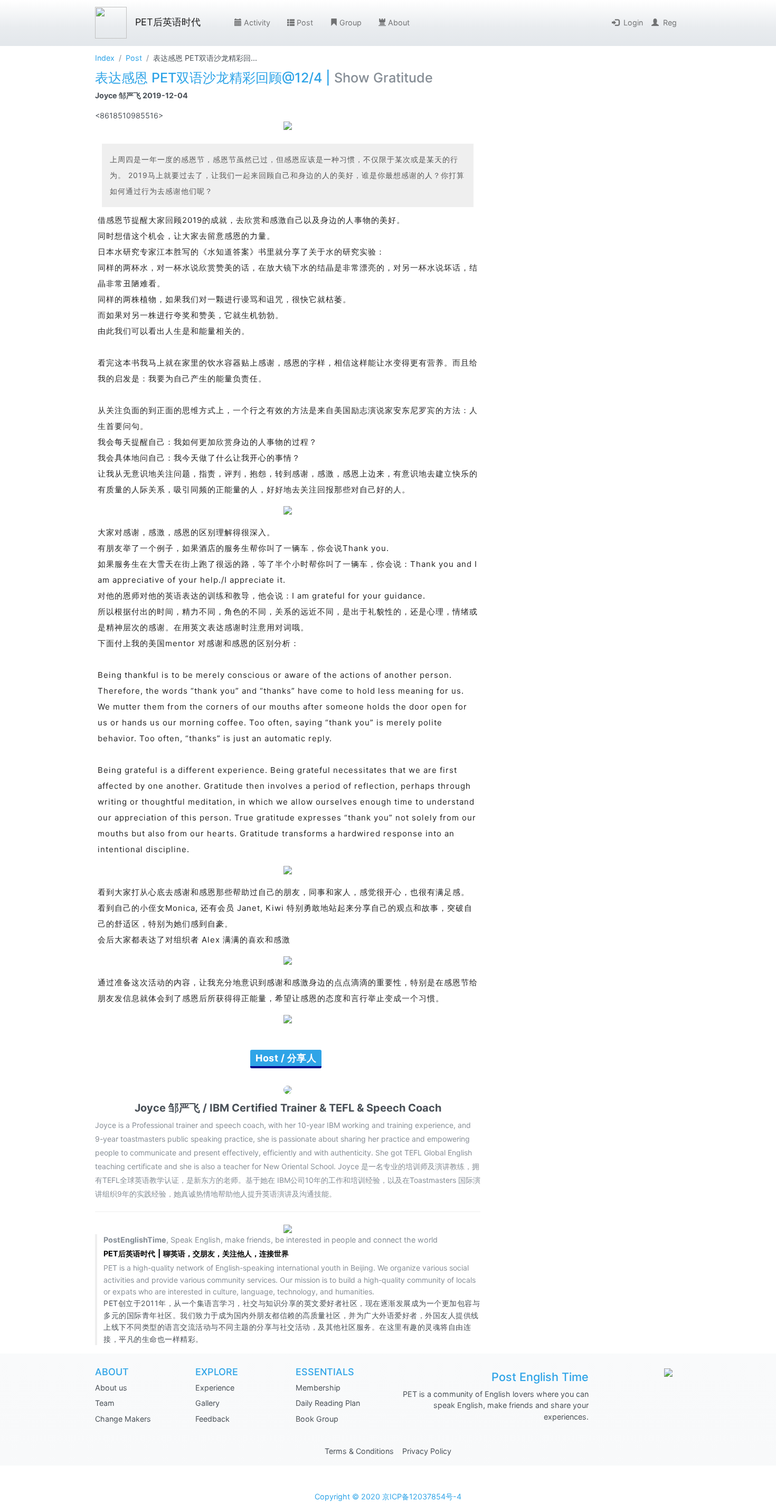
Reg (670, 22)
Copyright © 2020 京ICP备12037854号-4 (388, 1496)
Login (633, 22)
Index (105, 57)
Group (350, 22)
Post (305, 22)
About (399, 22)
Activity (257, 22)
